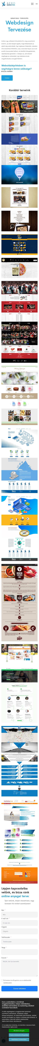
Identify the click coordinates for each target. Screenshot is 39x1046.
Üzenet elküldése (19, 989)
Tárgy (3, 947)
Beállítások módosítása (19, 1039)
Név (2, 910)
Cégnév (4, 927)
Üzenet (3, 958)
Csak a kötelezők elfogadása (19, 1035)
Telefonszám (5, 937)
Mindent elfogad (19, 1030)
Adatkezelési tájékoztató (9, 1027)
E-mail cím (4, 918)
